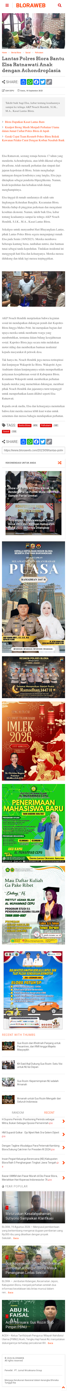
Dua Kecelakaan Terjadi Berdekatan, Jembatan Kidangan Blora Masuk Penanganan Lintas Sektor (33, 1268)
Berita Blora (16, 53)
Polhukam (39, 53)
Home (4, 53)
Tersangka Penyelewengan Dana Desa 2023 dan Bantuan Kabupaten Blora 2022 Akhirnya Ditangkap (31, 524)
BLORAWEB (31, 5)
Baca (16, 1238)
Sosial (28, 53)
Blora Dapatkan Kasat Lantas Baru (24, 122)
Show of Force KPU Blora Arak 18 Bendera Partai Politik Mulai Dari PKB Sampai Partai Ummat (33, 492)
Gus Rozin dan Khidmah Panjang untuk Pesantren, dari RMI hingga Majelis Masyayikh (39, 1046)
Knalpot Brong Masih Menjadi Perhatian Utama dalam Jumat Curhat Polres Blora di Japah (30, 129)
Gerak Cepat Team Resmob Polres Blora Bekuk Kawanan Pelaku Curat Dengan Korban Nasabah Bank (33, 138)
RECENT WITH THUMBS (18, 1035)
